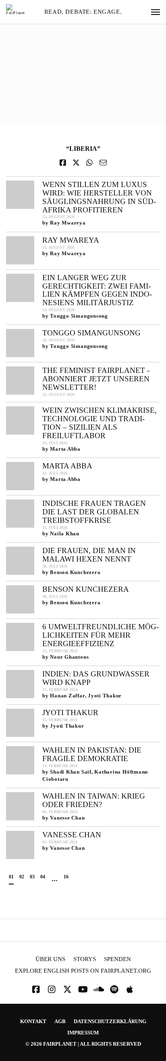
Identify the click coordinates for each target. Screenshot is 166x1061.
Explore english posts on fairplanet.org (83, 971)
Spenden (117, 959)
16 (66, 877)
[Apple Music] (129, 989)
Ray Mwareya (70, 240)
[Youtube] (83, 989)
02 (21, 877)
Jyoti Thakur (70, 712)
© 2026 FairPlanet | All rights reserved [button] (83, 1044)
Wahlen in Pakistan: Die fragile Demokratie (91, 754)
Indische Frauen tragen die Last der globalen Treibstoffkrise (94, 511)
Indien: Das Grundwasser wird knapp (95, 678)
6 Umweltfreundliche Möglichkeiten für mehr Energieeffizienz (100, 635)
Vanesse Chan (71, 834)
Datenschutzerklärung (110, 1021)
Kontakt (33, 1021)
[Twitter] (67, 989)
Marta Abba (67, 466)
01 (11, 877)
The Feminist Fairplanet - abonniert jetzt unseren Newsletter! (95, 378)
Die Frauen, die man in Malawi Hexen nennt (89, 554)
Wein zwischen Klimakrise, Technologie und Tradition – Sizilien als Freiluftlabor (99, 423)
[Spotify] (114, 989)
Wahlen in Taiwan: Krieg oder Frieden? (93, 800)
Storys (84, 959)
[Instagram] (51, 989)
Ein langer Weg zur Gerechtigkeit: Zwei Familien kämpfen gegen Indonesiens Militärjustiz (97, 290)
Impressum (83, 1032)
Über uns (50, 959)
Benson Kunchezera (85, 589)
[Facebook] (36, 989)
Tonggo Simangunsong (91, 333)
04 (42, 877)
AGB (60, 1021)
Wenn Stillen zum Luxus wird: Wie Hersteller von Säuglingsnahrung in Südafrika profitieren (99, 197)
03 (32, 877)
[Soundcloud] (98, 989)
